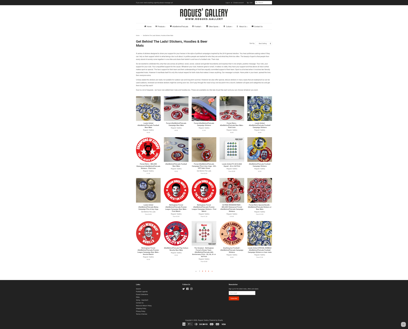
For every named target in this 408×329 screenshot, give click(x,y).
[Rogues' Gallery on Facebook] (187, 289)
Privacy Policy (140, 311)
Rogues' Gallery (203, 320)
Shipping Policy (141, 308)
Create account (238, 2)
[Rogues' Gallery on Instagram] (191, 289)
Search (138, 289)
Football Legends (142, 291)
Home (138, 35)
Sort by (252, 43)
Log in (228, 2)
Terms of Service (141, 314)
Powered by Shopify (216, 320)
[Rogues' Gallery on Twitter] (183, 289)
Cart (251, 2)
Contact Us (139, 303)
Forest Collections (142, 294)
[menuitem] (148, 26)
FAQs (138, 297)
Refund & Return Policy (144, 306)
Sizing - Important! (142, 300)
